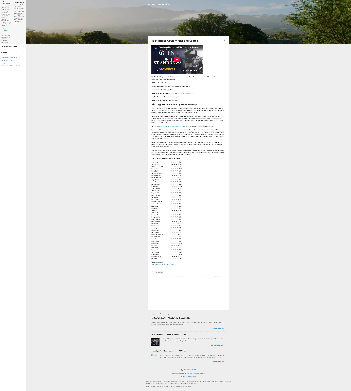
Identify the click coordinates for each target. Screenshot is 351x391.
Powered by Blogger (189, 369)
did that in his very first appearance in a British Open (173, 126)
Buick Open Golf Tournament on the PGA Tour (168, 351)
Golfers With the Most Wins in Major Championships (170, 318)
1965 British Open (168, 264)
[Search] (228, 5)
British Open (159, 272)
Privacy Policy (192, 376)
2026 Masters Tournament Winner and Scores (168, 334)
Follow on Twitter (6, 29)
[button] (224, 40)
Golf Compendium (161, 4)
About (3, 60)
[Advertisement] (188, 22)
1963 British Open (156, 264)
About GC (184, 376)
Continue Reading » (218, 329)
